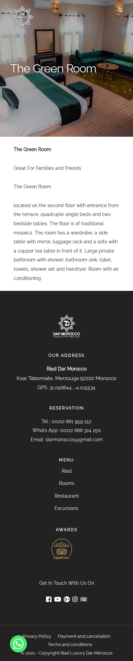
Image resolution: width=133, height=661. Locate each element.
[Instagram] (75, 600)
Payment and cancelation (84, 636)
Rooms (66, 483)
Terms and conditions (70, 644)
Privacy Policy (37, 636)
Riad (67, 471)
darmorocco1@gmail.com (74, 439)
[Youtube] (57, 600)
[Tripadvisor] (83, 600)
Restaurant (67, 496)
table (49, 251)
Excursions (66, 508)
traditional (92, 223)
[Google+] (67, 600)
